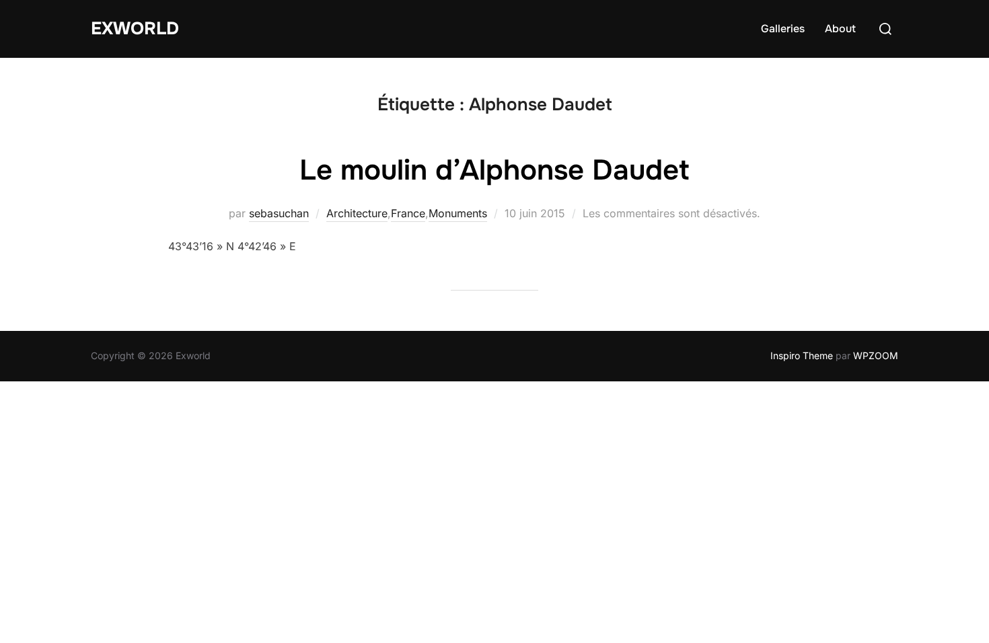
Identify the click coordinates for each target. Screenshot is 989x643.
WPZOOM (875, 355)
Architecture (357, 213)
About (840, 29)
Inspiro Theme (801, 355)
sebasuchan (279, 213)
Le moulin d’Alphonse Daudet (494, 170)
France (408, 213)
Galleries (783, 29)
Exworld (135, 28)
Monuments (458, 213)
